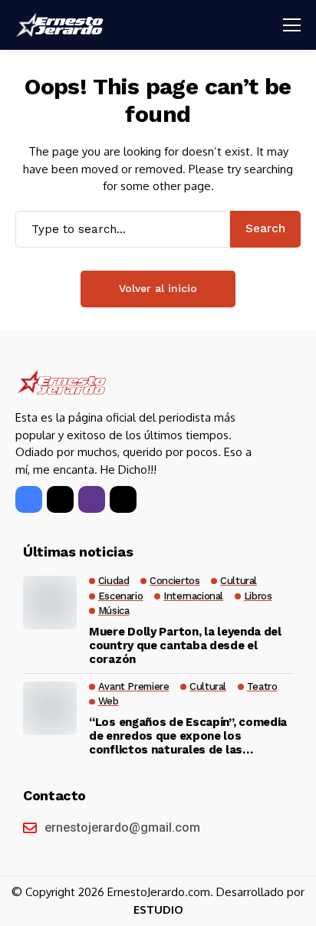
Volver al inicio (158, 288)
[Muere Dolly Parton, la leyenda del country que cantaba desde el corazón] (50, 602)
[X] (60, 499)
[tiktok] (123, 499)
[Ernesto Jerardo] (61, 25)
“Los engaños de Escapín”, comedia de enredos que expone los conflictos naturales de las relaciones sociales (188, 736)
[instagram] (91, 499)
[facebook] (28, 499)
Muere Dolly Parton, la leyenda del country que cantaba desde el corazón (185, 645)
